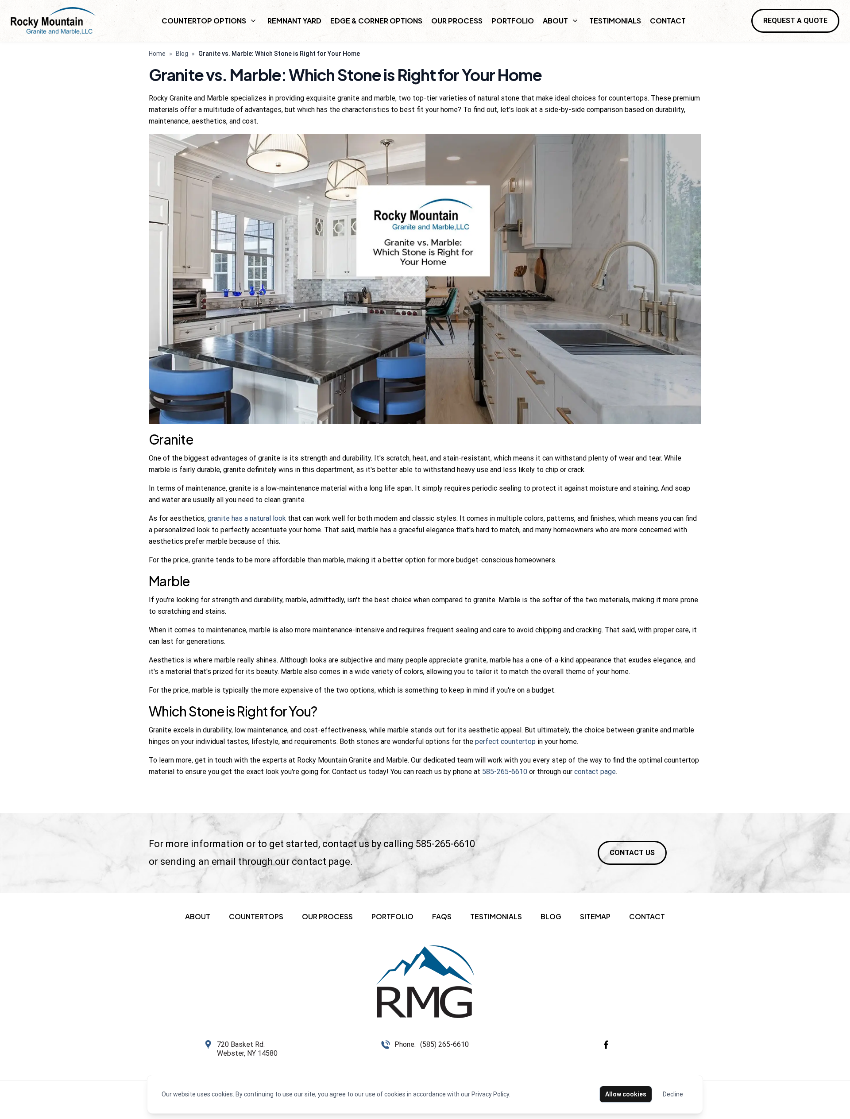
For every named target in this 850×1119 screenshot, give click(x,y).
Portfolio (512, 20)
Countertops (256, 916)
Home (157, 53)
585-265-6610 (504, 771)
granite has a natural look (247, 518)
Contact (668, 20)
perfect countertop (505, 741)
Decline (673, 1094)
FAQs (442, 916)
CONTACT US (632, 852)
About (555, 20)
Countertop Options (204, 20)
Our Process (457, 20)
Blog (182, 53)
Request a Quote (795, 20)
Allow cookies (625, 1094)
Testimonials (615, 20)
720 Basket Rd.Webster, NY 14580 (247, 1048)
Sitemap (595, 916)
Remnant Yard (294, 20)
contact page (595, 771)
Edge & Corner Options (376, 20)
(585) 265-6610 (444, 1044)
